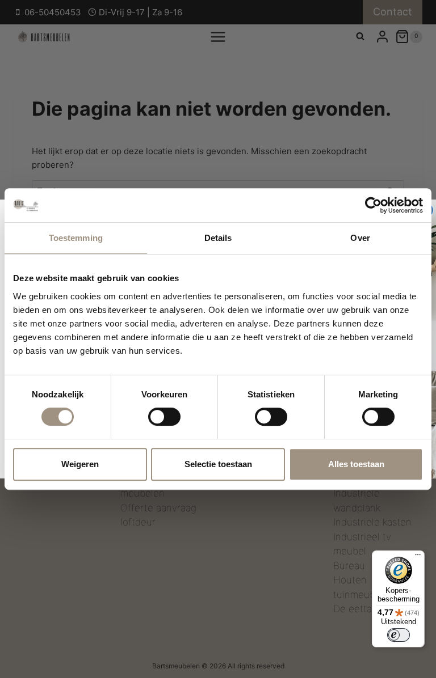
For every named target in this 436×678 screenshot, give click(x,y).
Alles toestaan (356, 464)
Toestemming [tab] (76, 238)
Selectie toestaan (218, 464)
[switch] (164, 417)
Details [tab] (218, 238)
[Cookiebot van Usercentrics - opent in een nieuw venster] (373, 205)
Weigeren (80, 464)
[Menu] (418, 557)
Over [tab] (360, 238)
